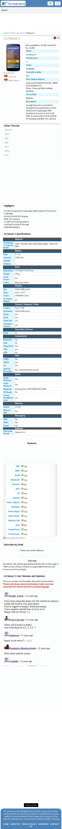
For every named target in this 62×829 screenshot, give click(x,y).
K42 (6, 142)
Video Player (14, 516)
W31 (7, 155)
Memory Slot (14, 520)
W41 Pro (8, 129)
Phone (28, 51)
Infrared (16, 484)
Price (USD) (31, 94)
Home (6, 33)
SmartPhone (14, 529)
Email (17, 475)
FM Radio (15, 506)
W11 (7, 146)
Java (18, 525)
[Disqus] (32, 628)
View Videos (13, 80)
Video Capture (13, 502)
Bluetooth (15, 479)
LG (23, 33)
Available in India (33, 72)
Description (31, 101)
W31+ (7, 151)
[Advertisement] (15, 454)
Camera (16, 497)
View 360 (12, 76)
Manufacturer (32, 58)
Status (28, 65)
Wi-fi (18, 488)
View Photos (8, 73)
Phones (16, 33)
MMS (17, 470)
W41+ (7, 134)
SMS (18, 466)
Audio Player (14, 511)
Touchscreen (14, 534)
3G (18, 493)
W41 (7, 138)
